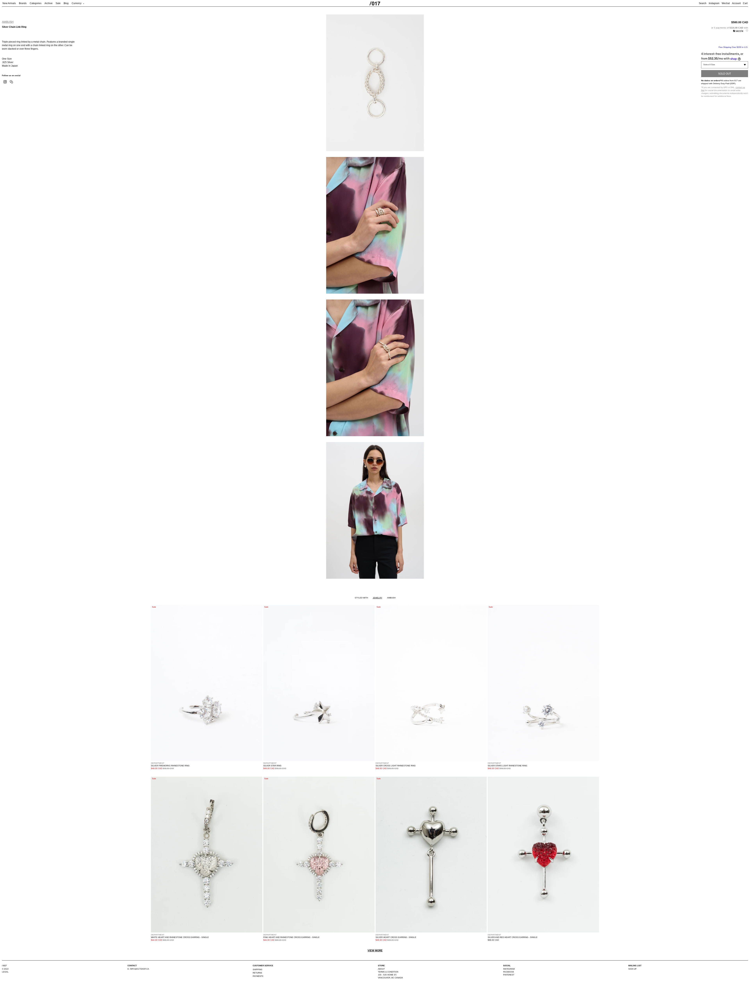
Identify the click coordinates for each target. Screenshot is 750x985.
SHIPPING (257, 969)
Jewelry (377, 598)
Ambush (7, 21)
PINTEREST (508, 975)
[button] (724, 29)
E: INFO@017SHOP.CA (138, 969)
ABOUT (381, 969)
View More (375, 950)
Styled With (361, 598)
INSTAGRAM (509, 969)
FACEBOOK (508, 972)
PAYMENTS (258, 976)
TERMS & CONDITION (388, 972)
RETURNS (257, 973)
